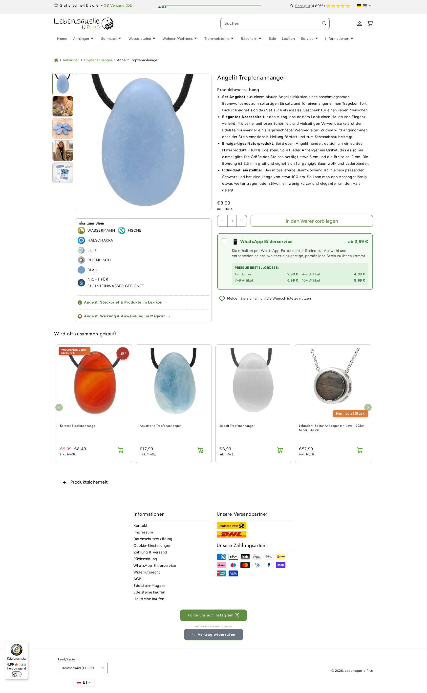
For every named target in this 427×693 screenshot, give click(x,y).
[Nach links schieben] (59, 407)
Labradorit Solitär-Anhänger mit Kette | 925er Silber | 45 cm (331, 428)
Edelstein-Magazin (149, 585)
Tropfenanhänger (98, 60)
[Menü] (25, 644)
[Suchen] (324, 23)
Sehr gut (302, 6)
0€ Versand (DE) (118, 5)
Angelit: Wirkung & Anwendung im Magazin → (127, 316)
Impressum (143, 532)
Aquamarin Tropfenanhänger (160, 426)
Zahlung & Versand (150, 552)
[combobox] (275, 23)
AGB (137, 579)
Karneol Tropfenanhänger (78, 426)
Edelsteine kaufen (149, 592)
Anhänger (71, 60)
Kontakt (140, 525)
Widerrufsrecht (146, 572)
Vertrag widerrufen (216, 634)
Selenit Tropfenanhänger (237, 426)
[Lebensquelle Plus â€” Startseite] (83, 24)
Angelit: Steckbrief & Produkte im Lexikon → (123, 302)
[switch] (16, 674)
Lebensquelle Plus (359, 671)
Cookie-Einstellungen (152, 545)
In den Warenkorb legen (312, 221)
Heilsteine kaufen (148, 599)
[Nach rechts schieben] (368, 407)
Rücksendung (145, 559)
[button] (213, 482)
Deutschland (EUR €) (78, 668)
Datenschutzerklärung (152, 539)
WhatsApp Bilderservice (154, 565)
